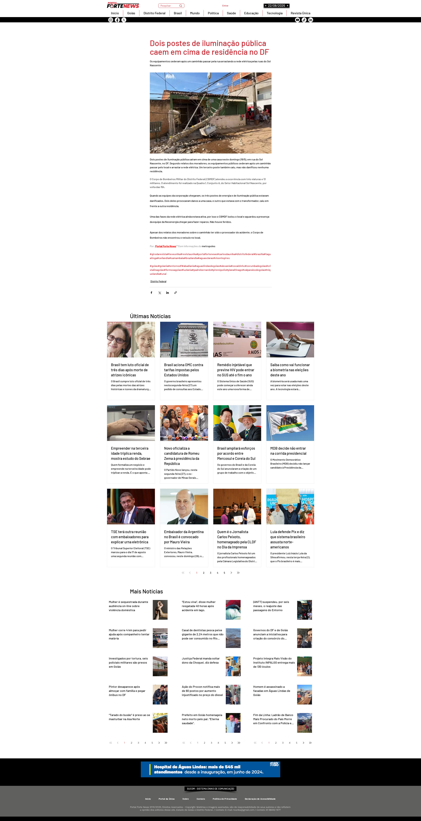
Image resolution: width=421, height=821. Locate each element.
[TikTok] (304, 19)
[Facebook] (117, 19)
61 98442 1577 (273, 810)
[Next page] (231, 573)
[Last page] (238, 573)
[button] (171, 5)
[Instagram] (110, 19)
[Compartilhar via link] (175, 292)
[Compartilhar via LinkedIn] (167, 292)
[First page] (183, 573)
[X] (123, 19)
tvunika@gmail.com (243, 810)
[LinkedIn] (310, 19)
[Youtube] (297, 19)
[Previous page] (190, 573)
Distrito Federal (158, 281)
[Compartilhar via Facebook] (151, 292)
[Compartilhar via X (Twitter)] (159, 292)
